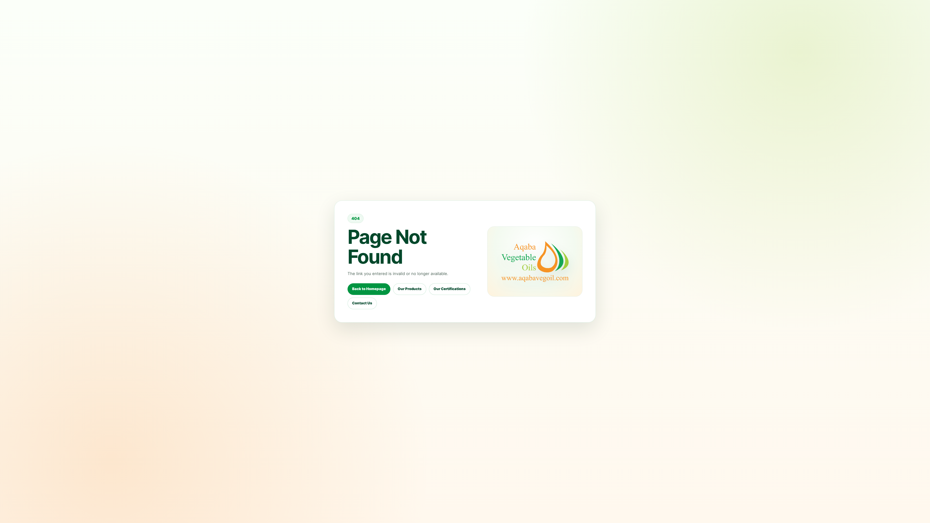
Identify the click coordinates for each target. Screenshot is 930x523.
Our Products (410, 289)
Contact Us (362, 303)
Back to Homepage (369, 289)
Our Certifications (450, 289)
